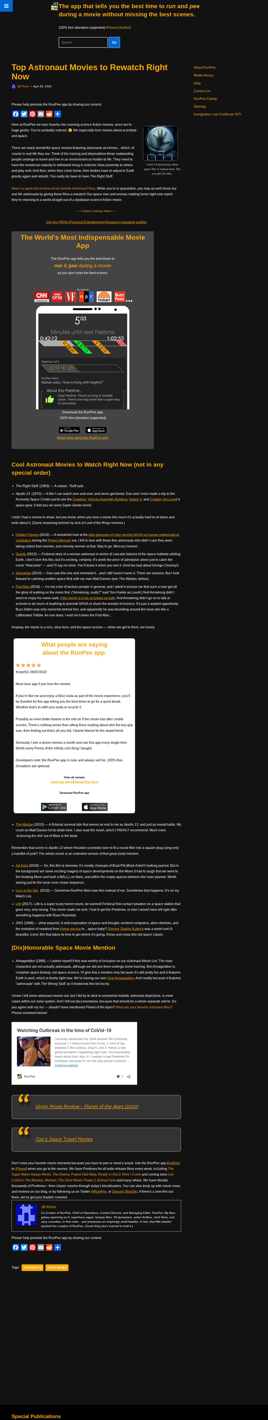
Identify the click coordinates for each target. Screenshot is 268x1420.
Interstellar (23, 573)
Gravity (21, 554)
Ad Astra (22, 865)
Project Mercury (59, 540)
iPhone (111, 27)
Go (114, 42)
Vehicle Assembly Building (107, 499)
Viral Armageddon (120, 978)
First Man (23, 586)
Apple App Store (61, 782)
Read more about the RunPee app (82, 438)
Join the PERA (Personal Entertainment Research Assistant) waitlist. (96, 222)
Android (125, 27)
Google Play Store (86, 782)
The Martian (25, 824)
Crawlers (79, 499)
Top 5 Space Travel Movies (64, 1138)
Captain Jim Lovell (164, 499)
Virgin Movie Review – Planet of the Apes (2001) (86, 1106)
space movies (57, 1267)
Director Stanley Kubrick (126, 929)
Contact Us (202, 91)
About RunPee (205, 67)
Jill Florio (23, 86)
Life (18, 904)
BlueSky (131, 1191)
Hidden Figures (27, 535)
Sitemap (200, 106)
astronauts (32, 1267)
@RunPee (99, 1191)
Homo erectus (70, 929)
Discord (118, 1191)
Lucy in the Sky (27, 890)
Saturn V (135, 499)
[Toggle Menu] (6, 6)
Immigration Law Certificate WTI (217, 114)
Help (197, 83)
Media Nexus (203, 75)
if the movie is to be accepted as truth (87, 598)
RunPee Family (205, 99)
